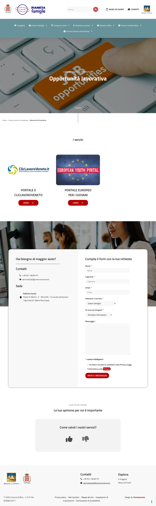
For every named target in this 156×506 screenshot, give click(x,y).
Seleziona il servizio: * (94, 298)
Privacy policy (60, 497)
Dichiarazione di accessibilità (88, 500)
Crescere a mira (60, 25)
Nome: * (88, 265)
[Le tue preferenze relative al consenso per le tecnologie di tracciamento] (151, 501)
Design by (135, 497)
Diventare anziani (82, 25)
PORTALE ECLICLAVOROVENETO (28, 192)
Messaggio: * (90, 321)
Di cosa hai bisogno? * (94, 310)
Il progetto (20, 25)
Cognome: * (90, 276)
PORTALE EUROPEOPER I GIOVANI (78, 192)
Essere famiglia (38, 25)
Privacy (106, 368)
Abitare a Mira (106, 25)
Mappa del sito (87, 497)
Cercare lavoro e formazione (77, 31)
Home (4, 120)
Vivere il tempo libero (129, 25)
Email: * (88, 287)
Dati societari (73, 497)
